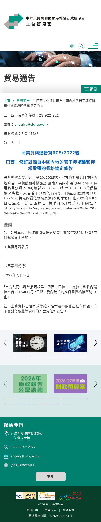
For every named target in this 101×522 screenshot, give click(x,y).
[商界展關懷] (46, 495)
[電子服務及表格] (71, 343)
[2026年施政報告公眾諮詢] (30, 384)
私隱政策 (68, 510)
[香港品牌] (69, 495)
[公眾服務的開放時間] (30, 343)
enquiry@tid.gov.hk (31, 124)
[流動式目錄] (93, 46)
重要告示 (50, 510)
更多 (50, 476)
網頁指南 (32, 510)
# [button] (95, 343)
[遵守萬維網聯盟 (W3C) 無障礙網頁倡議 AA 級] (26, 495)
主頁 (7, 100)
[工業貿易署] (51, 21)
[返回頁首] (90, 512)
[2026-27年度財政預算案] (70, 384)
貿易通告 (23, 100)
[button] (22, 358)
